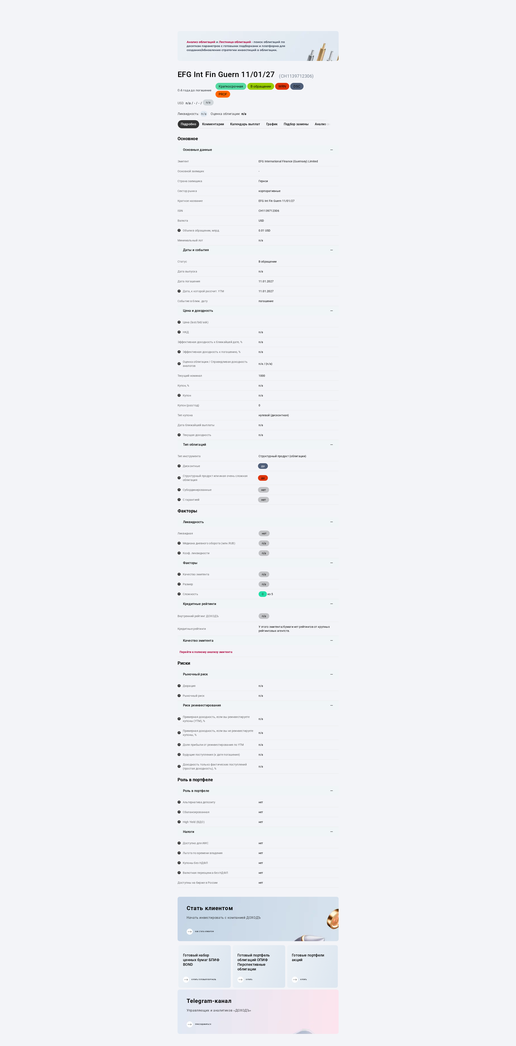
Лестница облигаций (235, 42)
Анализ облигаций (201, 42)
